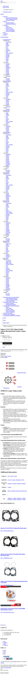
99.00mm (23, 483)
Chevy (7, 167)
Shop (4, 320)
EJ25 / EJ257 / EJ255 (12, 476)
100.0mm (10, 483)
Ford (7, 48)
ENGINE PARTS (4, 37)
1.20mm (9, 487)
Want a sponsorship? (10, 30)
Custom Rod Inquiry (10, 20)
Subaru (7, 70)
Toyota (7, 72)
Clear (4, 347)
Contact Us (5, 33)
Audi (7, 43)
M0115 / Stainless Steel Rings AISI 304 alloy (17, 490)
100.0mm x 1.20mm (12, 498)
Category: (3, 356)
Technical (5, 16)
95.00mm (19, 483)
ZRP (2, 1)
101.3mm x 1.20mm (21, 498)
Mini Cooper (8, 211)
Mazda (7, 66)
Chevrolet (8, 76)
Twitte (4, 651)
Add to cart (3, 353)
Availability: (3, 335)
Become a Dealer (9, 28)
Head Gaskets (6, 322)
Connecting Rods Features (11, 17)
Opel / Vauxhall (9, 53)
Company (5, 25)
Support (5, 21)
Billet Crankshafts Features (12, 19)
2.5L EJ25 (10, 479)
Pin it (4, 654)
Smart (7, 59)
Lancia (7, 49)
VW (7, 61)
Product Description (21, 372)
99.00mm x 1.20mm (21, 499)
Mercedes (8, 50)
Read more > (11, 530)
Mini (7, 51)
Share (4, 650)
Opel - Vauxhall (9, 185)
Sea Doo (8, 78)
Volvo (7, 60)
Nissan (7, 68)
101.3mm (14, 483)
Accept (4, 667)
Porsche (7, 55)
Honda (7, 65)
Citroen (7, 45)
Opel (7, 249)
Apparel (5, 34)
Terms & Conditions (10, 31)
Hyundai (8, 79)
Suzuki (7, 71)
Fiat (7, 46)
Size (1, 342)
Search (2, 2)
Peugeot (7, 54)
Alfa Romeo (8, 42)
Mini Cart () (6, 7)
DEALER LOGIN (7, 11)
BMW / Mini (9, 263)
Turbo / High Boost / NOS (18, 479)
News (4, 32)
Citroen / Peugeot (9, 264)
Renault (7, 56)
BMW (7, 44)
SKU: (2, 355)
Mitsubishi (8, 67)
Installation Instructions (11, 23)
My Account (6, 6)
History (7, 26)
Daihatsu (8, 64)
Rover (7, 57)
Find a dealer (9, 27)
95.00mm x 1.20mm (12, 499)
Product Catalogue (10, 22)
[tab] (15, 366)
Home (4, 317)
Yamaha (7, 73)
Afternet (2, 662)
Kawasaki (8, 164)
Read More (8, 667)
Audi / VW (8, 243)
